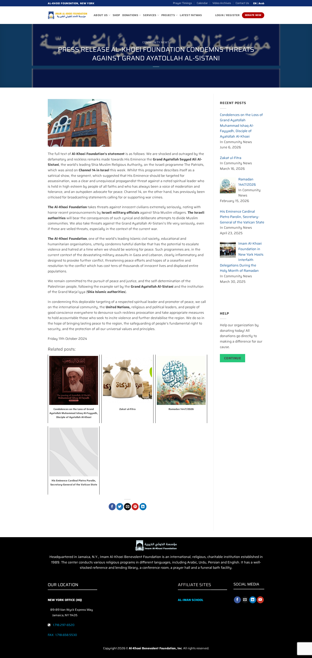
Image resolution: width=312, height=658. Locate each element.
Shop (116, 15)
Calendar (202, 3)
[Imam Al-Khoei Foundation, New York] (67, 15)
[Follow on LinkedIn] (252, 600)
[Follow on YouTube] (260, 600)
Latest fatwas (191, 15)
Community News (155, 42)
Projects (168, 15)
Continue (232, 358)
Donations (130, 15)
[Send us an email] (245, 600)
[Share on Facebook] (112, 506)
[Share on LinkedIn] (142, 506)
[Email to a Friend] (127, 506)
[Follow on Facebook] (237, 600)
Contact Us (242, 3)
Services (149, 15)
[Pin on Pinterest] (135, 506)
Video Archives (221, 3)
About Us (101, 15)
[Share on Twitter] (119, 506)
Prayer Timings (182, 3)
